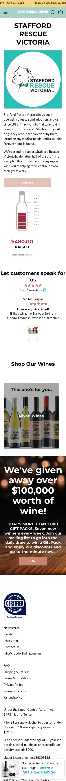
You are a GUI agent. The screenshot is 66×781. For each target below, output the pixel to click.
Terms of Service (15, 691)
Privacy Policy (13, 685)
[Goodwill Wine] (33, 12)
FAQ (7, 665)
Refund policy (13, 697)
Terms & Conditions (17, 678)
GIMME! (33, 561)
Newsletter (11, 628)
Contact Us (11, 647)
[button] (52, 12)
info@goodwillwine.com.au (22, 653)
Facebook (10, 634)
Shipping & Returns (17, 672)
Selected (27, 182)
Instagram (11, 641)
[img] (33, 285)
